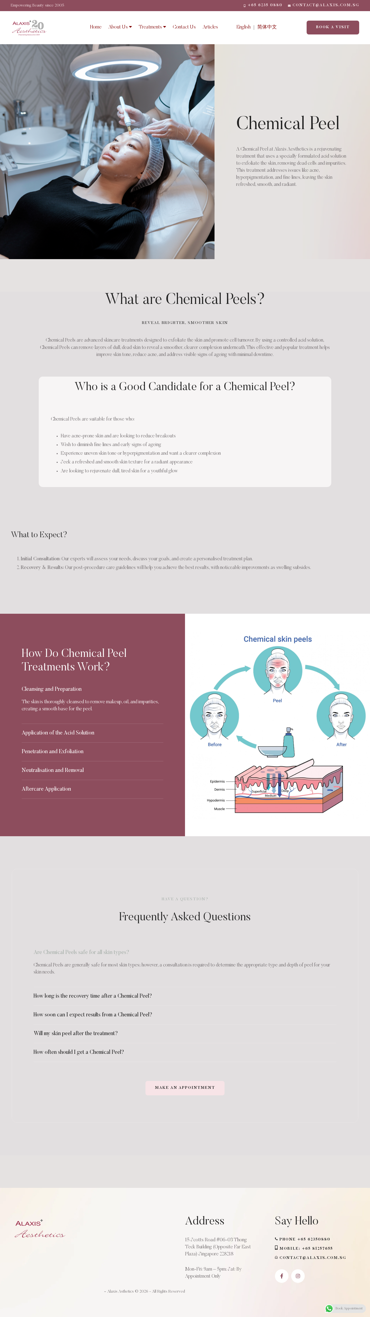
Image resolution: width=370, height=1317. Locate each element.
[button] (263, 5)
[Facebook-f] (281, 1276)
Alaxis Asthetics (120, 1292)
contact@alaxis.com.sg (313, 1258)
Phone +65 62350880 (305, 1240)
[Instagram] (298, 1276)
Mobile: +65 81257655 (306, 1249)
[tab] (92, 689)
